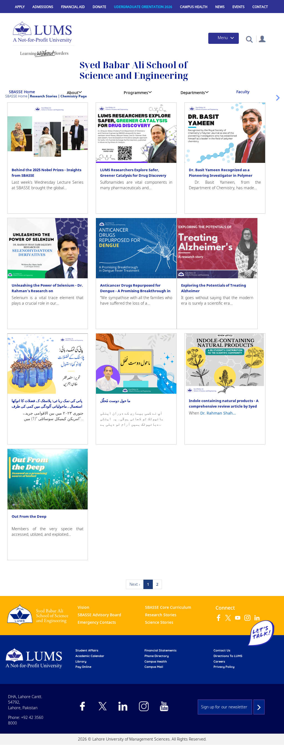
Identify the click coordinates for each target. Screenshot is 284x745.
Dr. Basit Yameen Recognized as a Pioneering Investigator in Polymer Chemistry (220, 175)
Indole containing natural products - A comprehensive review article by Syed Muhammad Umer (223, 406)
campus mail (153, 667)
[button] (249, 39)
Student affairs (86, 650)
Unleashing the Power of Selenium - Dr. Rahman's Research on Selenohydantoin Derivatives (47, 291)
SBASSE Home (22, 91)
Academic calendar (89, 656)
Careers (219, 661)
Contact (260, 6)
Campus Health (193, 6)
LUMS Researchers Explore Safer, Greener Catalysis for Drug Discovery (133, 172)
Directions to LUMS (228, 656)
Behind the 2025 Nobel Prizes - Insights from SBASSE (46, 172)
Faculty (242, 91)
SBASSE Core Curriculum (168, 607)
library (80, 661)
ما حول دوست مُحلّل (115, 400)
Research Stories (160, 614)
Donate (99, 6)
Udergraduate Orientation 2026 (143, 6)
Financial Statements (160, 650)
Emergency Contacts (97, 622)
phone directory (156, 656)
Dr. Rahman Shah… (218, 413)
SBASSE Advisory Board (99, 614)
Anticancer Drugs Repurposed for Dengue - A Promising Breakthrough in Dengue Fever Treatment (135, 291)
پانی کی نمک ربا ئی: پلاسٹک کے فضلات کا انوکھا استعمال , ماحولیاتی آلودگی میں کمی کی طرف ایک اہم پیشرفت (47, 406)
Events (238, 6)
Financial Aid (73, 6)
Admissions (42, 6)
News (220, 6)
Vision (83, 607)
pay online (83, 667)
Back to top (271, 732)
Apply (20, 6)
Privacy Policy (224, 667)
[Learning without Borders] (44, 52)
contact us (222, 650)
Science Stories (159, 622)
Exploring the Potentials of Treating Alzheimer (213, 288)
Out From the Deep (29, 516)
